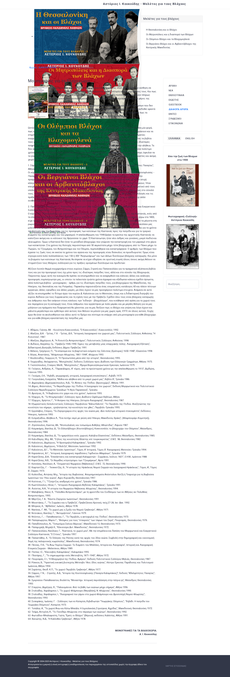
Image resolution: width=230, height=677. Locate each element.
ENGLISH (190, 138)
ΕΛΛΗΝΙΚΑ (174, 138)
